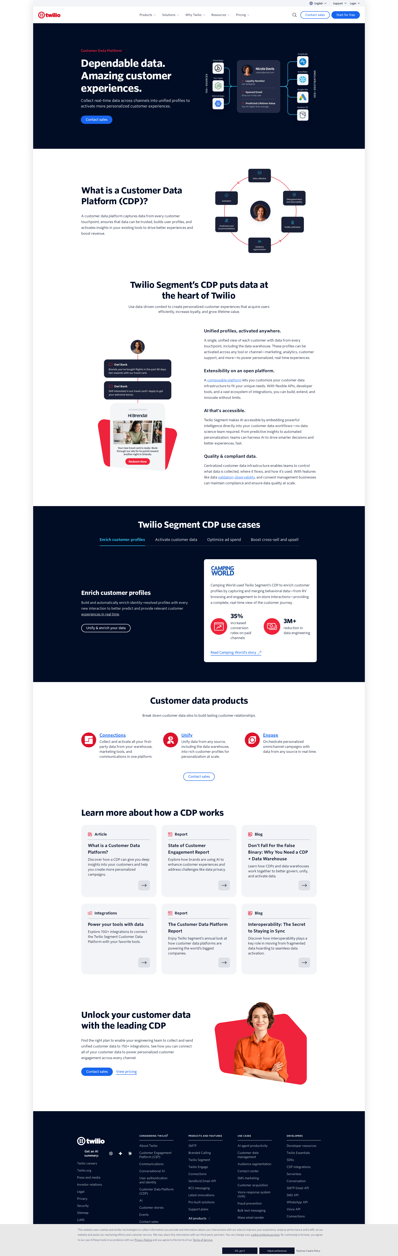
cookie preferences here (265, 1234)
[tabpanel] (199, 614)
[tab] (122, 541)
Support (338, 3)
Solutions (168, 15)
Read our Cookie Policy (308, 1250)
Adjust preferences (277, 1250)
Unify (187, 735)
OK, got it (240, 1250)
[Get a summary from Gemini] (122, 1153)
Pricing (241, 15)
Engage (270, 735)
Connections (113, 735)
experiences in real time (100, 614)
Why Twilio (193, 15)
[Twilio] (49, 15)
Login (353, 3)
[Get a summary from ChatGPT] (112, 1153)
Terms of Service (202, 1239)
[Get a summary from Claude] (131, 1153)
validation (226, 477)
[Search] (294, 15)
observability (244, 477)
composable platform (224, 380)
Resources (218, 15)
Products (146, 15)
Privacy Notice (143, 1239)
